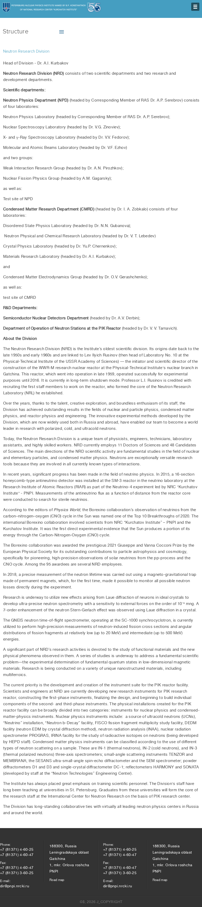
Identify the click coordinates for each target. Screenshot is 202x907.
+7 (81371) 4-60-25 (16, 849)
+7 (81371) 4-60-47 (16, 855)
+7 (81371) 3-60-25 (16, 873)
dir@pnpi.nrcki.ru (14, 886)
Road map (56, 880)
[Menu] (195, 7)
